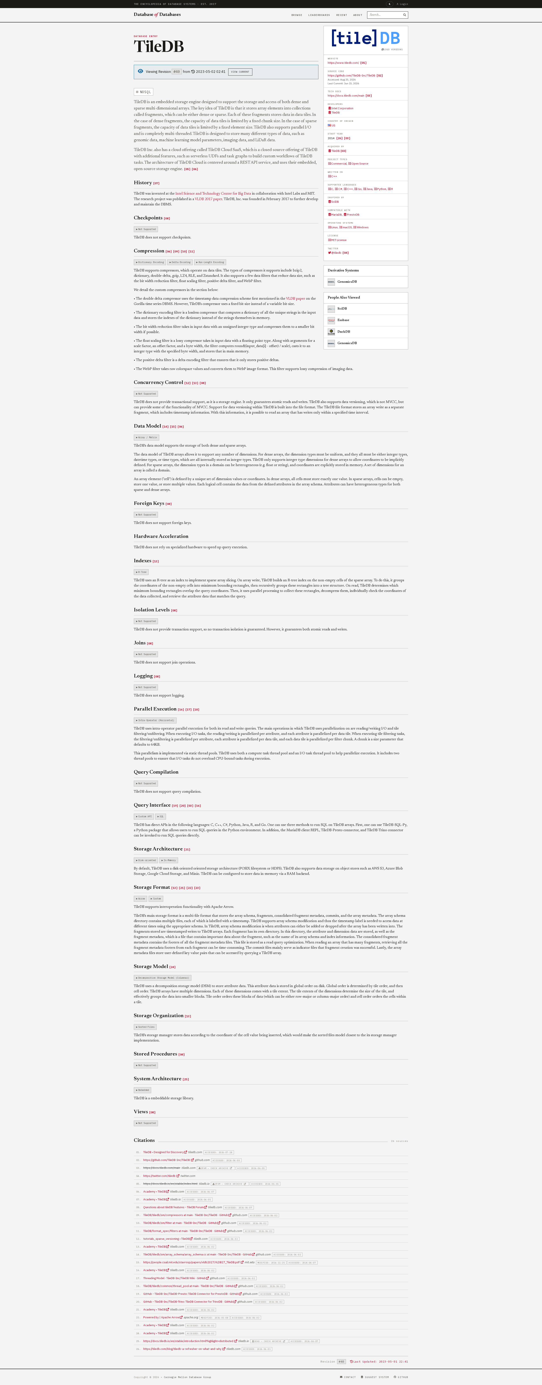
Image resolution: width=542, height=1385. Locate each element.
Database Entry (146, 36)
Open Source (360, 163)
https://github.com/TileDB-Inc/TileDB (351, 75)
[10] (183, 251)
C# (340, 189)
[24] (172, 967)
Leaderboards (319, 15)
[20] (182, 805)
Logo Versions (393, 49)
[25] (185, 1079)
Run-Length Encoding (211, 262)
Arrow (141, 898)
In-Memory (170, 860)
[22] (189, 888)
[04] (345, 253)
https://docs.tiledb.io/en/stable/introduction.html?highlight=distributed (188, 1341)
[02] (379, 75)
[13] (195, 383)
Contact (350, 1377)
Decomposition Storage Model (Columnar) (163, 977)
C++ (334, 176)
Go (360, 189)
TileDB (335, 112)
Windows (363, 227)
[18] (196, 709)
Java (369, 189)
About (357, 15)
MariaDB (336, 214)
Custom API (145, 816)
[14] (165, 426)
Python (381, 189)
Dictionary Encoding (151, 262)
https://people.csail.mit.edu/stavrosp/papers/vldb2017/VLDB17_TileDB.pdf (191, 1262)
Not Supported (147, 229)
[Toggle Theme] (389, 4)
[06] (194, 169)
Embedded (143, 1090)
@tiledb (336, 253)
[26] (339, 138)
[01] (363, 63)
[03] (368, 95)
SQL (162, 816)
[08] (166, 218)
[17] (188, 709)
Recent (341, 15)
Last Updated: (380, 1361)
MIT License (339, 240)
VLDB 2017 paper (208, 199)
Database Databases (157, 14)
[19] (174, 805)
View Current (240, 71)
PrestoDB (353, 214)
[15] (173, 426)
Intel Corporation (342, 108)
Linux (334, 227)
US (333, 125)
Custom (157, 898)
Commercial (339, 163)
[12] (187, 383)
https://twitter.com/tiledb (159, 1176)
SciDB (335, 202)
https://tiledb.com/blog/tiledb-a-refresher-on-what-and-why (182, 1349)
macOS (347, 227)
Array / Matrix (147, 437)
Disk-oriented (147, 860)
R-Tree (142, 572)
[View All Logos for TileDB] (366, 38)
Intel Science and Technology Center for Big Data (213, 193)
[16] (180, 709)
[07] (156, 183)
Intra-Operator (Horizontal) (156, 720)
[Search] (404, 15)
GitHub (403, 1377)
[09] (176, 251)
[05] (187, 169)
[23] (197, 888)
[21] (187, 849)
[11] (191, 251)
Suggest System (377, 1377)
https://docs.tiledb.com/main (346, 95)
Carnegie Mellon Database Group (187, 1377)
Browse (297, 15)
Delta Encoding (181, 262)
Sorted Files (146, 1026)
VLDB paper (295, 299)
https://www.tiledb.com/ (343, 63)
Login (404, 4)
